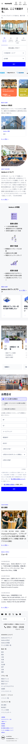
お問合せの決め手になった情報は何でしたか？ (13, 454)
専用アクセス (5, 681)
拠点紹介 (3, 707)
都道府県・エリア (10, 53)
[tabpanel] (14, 58)
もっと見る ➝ (5, 139)
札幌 (2, 659)
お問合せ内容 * (7, 449)
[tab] (4, 40)
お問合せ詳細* (7, 460)
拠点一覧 (3, 649)
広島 (2, 669)
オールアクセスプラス (7, 686)
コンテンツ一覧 (5, 702)
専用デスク (4, 684)
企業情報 (3, 717)
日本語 (5, 619)
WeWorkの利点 (5, 640)
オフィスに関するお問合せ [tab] (11, 399)
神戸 (2, 667)
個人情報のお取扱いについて (18, 479)
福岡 (2, 672)
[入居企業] (14, 72)
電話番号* (5, 437)
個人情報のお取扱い (9, 484)
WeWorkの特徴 (5, 643)
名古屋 (3, 664)
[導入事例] (13, 519)
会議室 (3, 689)
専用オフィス (5, 679)
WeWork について (7, 634)
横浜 (2, 654)
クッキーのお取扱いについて (7, 730)
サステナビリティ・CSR (6, 719)
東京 (2, 652)
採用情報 (3, 723)
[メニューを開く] (2, 3)
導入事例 (3, 705)
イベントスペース (6, 691)
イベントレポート (6, 712)
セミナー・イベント (7, 695)
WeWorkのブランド (6, 638)
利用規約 (3, 726)
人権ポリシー (4, 721)
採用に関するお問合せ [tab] (9, 409)
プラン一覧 (4, 675)
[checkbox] (1, 484)
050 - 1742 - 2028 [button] (15, 627)
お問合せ (3, 732)
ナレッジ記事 (5, 710)
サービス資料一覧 (6, 645)
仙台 (2, 662)
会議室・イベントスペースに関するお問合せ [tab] (14, 404)
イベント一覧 (5, 698)
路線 (6, 58)
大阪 (2, 657)
